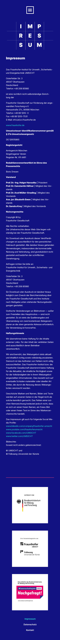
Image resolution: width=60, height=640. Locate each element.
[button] (30, 10)
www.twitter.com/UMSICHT (19, 436)
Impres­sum (30, 618)
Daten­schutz (30, 624)
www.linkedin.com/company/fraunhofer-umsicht (29, 426)
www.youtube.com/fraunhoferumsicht (24, 429)
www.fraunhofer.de (15, 125)
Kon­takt (30, 630)
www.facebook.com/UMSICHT (21, 432)
